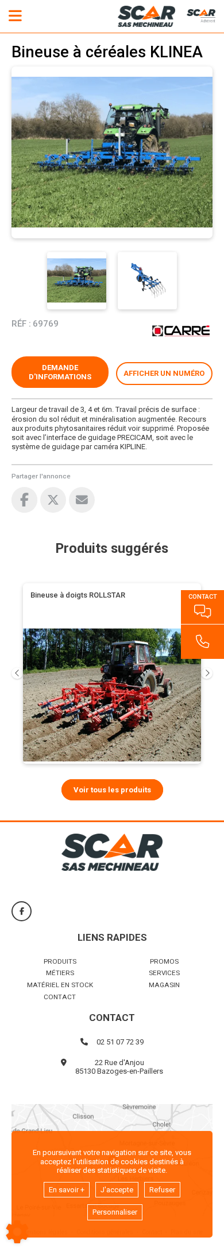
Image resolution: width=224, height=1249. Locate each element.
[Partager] (82, 500)
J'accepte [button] (117, 1189)
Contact (60, 997)
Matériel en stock (60, 985)
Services (164, 973)
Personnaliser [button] (114, 1212)
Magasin (164, 985)
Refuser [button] (162, 1189)
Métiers (60, 973)
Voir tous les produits (112, 789)
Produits (60, 961)
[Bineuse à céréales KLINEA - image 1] (76, 280)
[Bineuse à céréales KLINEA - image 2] (147, 280)
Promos (164, 961)
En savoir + (66, 1189)
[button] (164, 373)
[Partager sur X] (53, 500)
